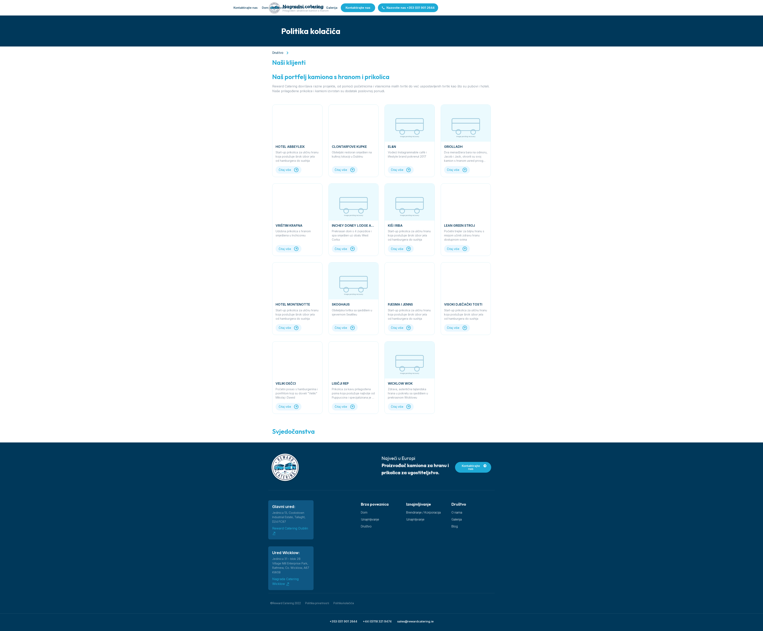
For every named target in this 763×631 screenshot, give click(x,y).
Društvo (298, 8)
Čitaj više (285, 169)
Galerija (331, 8)
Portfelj (316, 8)
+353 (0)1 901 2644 (343, 621)
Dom (265, 8)
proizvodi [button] (279, 8)
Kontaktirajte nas (245, 8)
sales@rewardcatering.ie (415, 621)
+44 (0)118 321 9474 (377, 621)
